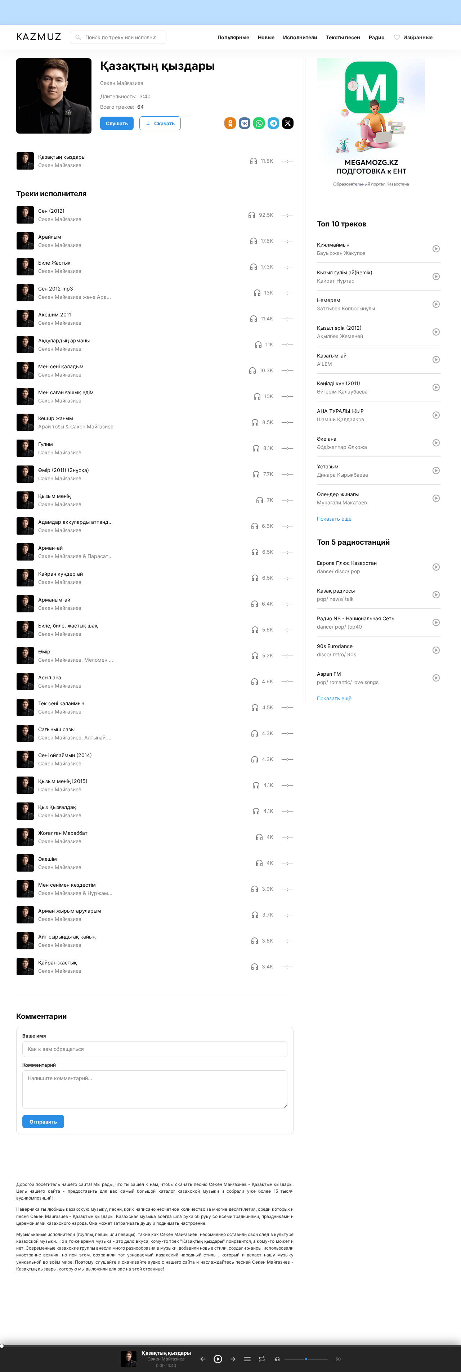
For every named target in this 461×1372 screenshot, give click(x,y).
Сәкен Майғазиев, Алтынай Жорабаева (75, 737)
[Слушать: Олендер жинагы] (436, 498)
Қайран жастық (57, 962)
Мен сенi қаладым (61, 366)
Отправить (43, 1122)
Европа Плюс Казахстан (347, 563)
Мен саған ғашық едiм (66, 392)
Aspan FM (329, 674)
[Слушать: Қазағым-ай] (436, 359)
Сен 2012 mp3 (55, 288)
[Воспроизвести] (25, 161)
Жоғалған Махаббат (63, 833)
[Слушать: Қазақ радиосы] (436, 594)
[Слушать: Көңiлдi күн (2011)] (436, 387)
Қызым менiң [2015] (62, 781)
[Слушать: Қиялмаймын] (436, 248)
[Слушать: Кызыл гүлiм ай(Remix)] (436, 276)
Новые (266, 37)
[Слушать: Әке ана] (436, 442)
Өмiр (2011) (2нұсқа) (63, 470)
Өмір (44, 651)
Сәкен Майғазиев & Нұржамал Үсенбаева (75, 893)
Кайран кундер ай (60, 574)
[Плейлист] (247, 1359)
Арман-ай (50, 548)
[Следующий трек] (233, 1359)
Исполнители (300, 37)
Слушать (117, 123)
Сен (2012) (51, 211)
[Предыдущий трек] (203, 1359)
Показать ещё (334, 519)
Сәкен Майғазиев (121, 83)
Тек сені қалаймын (61, 703)
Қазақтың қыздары (61, 157)
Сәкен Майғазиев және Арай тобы (75, 297)
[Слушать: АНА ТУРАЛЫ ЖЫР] (436, 415)
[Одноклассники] (230, 123)
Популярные (233, 37)
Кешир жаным (55, 418)
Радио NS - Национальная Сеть (355, 618)
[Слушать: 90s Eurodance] (436, 650)
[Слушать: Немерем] (436, 304)
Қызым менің (54, 496)
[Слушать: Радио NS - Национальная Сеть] (436, 622)
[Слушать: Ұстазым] (436, 470)
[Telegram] (273, 123)
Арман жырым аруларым (69, 911)
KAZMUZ (38, 37)
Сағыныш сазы (56, 729)
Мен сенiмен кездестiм (67, 885)
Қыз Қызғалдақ (57, 807)
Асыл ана (49, 677)
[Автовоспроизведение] (262, 1359)
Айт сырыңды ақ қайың (66, 937)
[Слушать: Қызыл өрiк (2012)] (436, 332)
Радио (377, 37)
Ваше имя (34, 1036)
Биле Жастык (54, 263)
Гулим (45, 444)
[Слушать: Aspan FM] (436, 678)
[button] (277, 1359)
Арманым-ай (54, 600)
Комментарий (39, 1065)
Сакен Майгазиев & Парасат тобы (75, 556)
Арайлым (49, 237)
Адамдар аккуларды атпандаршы (75, 522)
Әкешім (47, 859)
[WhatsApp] (259, 123)
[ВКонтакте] (244, 123)
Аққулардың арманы (64, 340)
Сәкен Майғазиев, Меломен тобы (75, 660)
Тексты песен (343, 37)
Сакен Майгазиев (59, 582)
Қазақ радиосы (336, 591)
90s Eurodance (335, 646)
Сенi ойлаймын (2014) (65, 755)
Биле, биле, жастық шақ (68, 625)
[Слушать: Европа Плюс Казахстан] (436, 567)
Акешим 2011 (54, 314)
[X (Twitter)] (288, 123)
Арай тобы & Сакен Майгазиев (75, 426)
